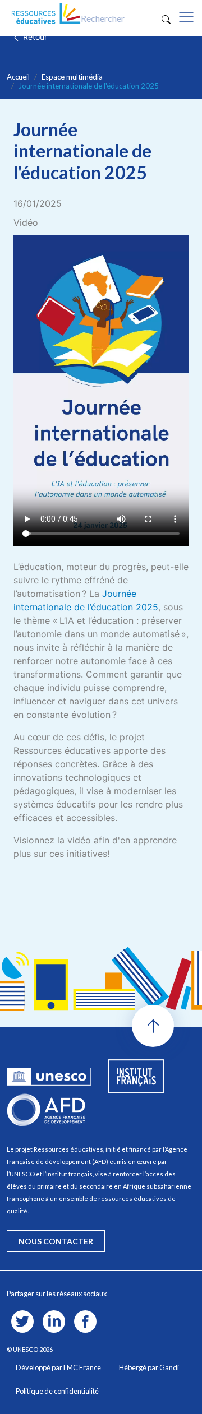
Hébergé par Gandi (149, 1367)
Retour (34, 36)
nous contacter (56, 1241)
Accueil (18, 76)
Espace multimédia (72, 76)
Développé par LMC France (58, 1367)
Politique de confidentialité (57, 1391)
